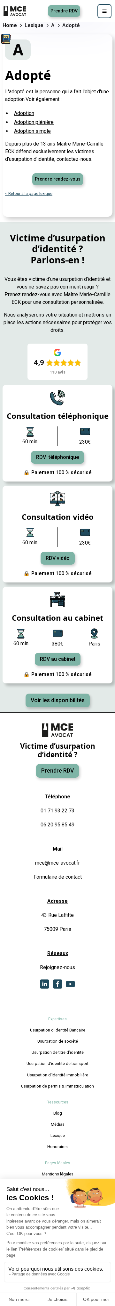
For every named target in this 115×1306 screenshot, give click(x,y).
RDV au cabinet (57, 659)
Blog (57, 1113)
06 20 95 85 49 (57, 825)
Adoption (24, 113)
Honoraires (57, 1146)
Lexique (57, 1135)
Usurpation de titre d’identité (58, 1052)
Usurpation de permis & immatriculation (57, 1086)
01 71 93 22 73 (57, 811)
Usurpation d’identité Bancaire (57, 1030)
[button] (104, 11)
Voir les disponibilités (58, 700)
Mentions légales (57, 1174)
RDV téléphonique (57, 457)
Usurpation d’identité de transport (57, 1063)
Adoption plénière (34, 122)
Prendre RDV (64, 11)
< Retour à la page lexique (28, 193)
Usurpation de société (57, 1041)
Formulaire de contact (58, 877)
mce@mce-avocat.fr (57, 863)
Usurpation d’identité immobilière (57, 1075)
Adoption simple (32, 131)
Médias (58, 1124)
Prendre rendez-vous (57, 179)
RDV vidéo (58, 558)
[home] (15, 11)
